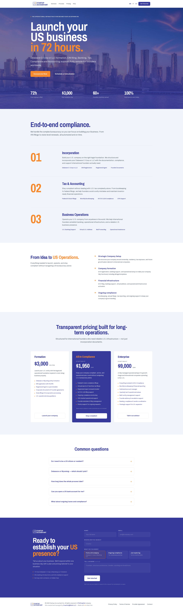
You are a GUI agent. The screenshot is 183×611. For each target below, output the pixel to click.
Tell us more (92, 561)
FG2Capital (81, 603)
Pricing (68, 3)
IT (133, 3)
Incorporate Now (40, 74)
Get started (92, 578)
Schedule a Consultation (65, 74)
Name (86, 530)
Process (61, 3)
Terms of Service (124, 604)
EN (130, 3)
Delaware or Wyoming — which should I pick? (91, 471)
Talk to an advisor (133, 415)
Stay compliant (91, 416)
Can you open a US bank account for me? (91, 491)
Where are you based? (92, 540)
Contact (149, 604)
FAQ (74, 3)
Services (53, 3)
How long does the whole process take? (91, 481)
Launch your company (50, 415)
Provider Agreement (138, 604)
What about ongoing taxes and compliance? (91, 501)
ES (136, 3)
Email (120, 530)
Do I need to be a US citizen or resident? (91, 461)
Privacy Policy (112, 604)
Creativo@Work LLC (69, 605)
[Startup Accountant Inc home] (40, 4)
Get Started (144, 3)
